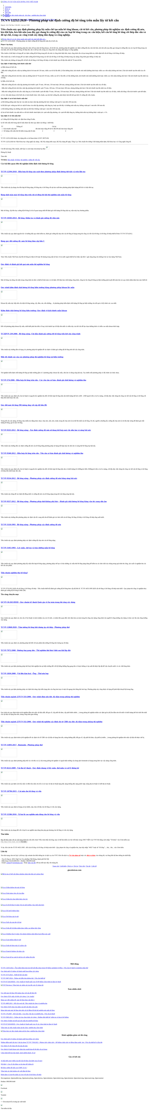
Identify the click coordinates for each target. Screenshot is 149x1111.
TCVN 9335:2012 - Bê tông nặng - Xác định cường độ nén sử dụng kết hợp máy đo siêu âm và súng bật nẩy (46, 430)
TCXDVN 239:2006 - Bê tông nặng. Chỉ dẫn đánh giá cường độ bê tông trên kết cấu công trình (40, 334)
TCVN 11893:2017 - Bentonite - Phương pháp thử (22, 745)
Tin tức (7, 14)
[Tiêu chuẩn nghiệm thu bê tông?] (9, 584)
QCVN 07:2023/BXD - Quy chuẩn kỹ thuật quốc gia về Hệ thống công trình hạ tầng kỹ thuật (31, 982)
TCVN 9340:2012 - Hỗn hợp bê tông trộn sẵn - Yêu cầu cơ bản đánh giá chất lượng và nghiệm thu (42, 453)
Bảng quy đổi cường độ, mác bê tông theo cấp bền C (23, 241)
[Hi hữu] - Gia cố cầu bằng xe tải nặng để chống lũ (17, 1064)
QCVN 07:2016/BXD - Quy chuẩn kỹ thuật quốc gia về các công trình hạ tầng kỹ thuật (29, 1024)
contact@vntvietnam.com (14, 863)
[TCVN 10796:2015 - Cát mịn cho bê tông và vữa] (9, 803)
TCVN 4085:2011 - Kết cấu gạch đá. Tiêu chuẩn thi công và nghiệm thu (24, 1003)
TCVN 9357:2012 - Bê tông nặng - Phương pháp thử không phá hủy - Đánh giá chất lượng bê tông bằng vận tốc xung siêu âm (54, 501)
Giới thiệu (8, 7)
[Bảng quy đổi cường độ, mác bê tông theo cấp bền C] (9, 253)
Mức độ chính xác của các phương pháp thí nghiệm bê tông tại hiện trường (32, 357)
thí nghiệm (24, 160)
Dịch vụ (7, 9)
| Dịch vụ (70, 866)
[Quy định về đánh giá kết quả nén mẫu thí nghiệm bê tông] (9, 276)
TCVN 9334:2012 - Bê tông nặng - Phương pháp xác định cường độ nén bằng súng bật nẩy (39, 478)
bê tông (17, 160)
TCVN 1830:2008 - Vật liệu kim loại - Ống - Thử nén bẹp (25, 673)
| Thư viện (81, 866)
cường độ (31, 160)
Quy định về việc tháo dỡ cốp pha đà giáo (14, 1046)
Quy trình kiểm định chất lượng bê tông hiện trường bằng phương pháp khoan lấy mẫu (37, 287)
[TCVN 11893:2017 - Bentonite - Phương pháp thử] (9, 756)
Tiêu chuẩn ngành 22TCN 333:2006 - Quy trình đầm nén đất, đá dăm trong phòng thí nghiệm (40, 697)
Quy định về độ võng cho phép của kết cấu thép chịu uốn (19, 1007)
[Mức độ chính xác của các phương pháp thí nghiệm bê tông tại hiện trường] (9, 368)
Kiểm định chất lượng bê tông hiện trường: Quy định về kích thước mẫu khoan (34, 310)
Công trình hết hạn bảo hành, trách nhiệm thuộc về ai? (18, 1053)
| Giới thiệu (62, 866)
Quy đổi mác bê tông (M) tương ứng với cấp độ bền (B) (24, 405)
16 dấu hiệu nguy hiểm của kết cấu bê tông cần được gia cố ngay (21, 1061)
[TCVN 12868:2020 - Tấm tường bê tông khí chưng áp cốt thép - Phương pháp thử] (9, 639)
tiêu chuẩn (11, 160)
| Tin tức (88, 866)
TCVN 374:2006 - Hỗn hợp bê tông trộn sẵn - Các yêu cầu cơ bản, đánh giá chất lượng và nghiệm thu (43, 380)
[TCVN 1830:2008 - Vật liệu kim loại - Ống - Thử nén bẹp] (9, 685)
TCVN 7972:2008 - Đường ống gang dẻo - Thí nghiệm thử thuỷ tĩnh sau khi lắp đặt (36, 650)
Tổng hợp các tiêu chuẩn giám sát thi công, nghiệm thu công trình (22, 1027)
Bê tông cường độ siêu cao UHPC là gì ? (14, 1068)
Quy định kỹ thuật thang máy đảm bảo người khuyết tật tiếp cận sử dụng (24, 1049)
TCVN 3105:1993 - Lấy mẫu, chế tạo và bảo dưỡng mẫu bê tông (28, 548)
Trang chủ (56, 866)
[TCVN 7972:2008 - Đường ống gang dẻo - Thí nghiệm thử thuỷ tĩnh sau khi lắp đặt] (9, 662)
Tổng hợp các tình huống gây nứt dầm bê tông (16, 1071)
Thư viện (8, 12)
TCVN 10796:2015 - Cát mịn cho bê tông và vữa (21, 791)
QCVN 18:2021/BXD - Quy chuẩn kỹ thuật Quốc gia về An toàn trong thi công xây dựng (38, 602)
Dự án (7, 11)
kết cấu (37, 160)
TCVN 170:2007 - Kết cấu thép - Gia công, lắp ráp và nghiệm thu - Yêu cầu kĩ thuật (28, 1014)
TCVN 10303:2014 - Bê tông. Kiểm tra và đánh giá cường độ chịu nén (30, 218)
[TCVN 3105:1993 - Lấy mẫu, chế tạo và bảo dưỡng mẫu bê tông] (9, 559)
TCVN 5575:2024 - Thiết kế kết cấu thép (14, 975)
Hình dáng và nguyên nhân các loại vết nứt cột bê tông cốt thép (21, 1074)
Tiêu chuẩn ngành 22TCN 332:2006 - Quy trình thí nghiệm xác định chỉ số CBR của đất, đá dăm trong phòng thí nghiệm (51, 722)
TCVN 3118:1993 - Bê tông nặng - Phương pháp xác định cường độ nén (31, 524)
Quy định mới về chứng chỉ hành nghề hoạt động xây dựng (20, 971)
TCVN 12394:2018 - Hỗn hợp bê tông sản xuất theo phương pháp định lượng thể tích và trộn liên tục (43, 172)
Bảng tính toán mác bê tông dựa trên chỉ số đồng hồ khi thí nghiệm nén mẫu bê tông (36, 195)
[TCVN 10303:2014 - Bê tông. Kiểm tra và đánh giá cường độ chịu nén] (9, 229)
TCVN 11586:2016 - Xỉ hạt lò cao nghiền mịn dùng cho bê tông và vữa (30, 814)
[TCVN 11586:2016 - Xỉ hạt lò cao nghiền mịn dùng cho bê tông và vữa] (9, 826)
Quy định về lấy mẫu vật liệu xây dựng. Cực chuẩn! (17, 996)
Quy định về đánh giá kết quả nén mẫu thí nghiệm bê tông (25, 264)
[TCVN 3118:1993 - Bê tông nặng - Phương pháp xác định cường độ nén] (9, 536)
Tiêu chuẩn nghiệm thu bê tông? (14, 573)
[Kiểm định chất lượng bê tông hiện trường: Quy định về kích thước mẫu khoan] (9, 322)
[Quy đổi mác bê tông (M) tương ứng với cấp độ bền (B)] (9, 417)
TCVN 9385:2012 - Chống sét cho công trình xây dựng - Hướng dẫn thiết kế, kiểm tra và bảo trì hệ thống (35, 1017)
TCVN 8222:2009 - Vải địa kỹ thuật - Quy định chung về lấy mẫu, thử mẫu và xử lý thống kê (40, 768)
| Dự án (75, 866)
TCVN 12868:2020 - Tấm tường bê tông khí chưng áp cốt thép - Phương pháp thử (35, 627)
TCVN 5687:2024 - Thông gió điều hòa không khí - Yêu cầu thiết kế (23, 978)
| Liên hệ (94, 866)
